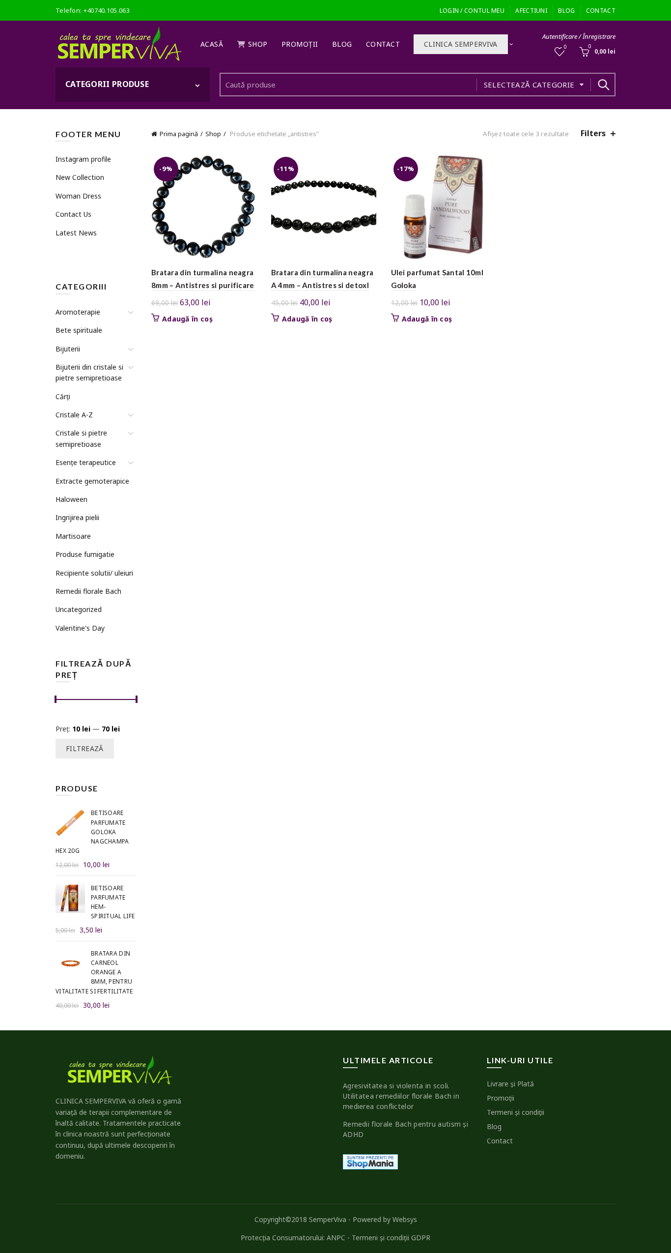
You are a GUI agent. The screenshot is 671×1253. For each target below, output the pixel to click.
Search (603, 84)
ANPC (336, 1237)
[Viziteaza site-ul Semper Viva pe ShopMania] (370, 1161)
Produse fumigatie (85, 554)
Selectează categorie (529, 84)
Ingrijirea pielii (77, 517)
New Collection (80, 177)
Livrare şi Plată (510, 1083)
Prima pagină (179, 133)
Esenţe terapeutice (86, 462)
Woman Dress (78, 196)
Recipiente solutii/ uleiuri (94, 573)
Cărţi (63, 396)
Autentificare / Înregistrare (578, 36)
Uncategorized (79, 609)
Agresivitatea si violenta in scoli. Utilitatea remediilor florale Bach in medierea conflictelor (401, 1096)
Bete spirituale (79, 330)
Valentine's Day (80, 628)
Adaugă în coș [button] (187, 319)
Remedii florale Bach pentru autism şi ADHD (405, 1129)
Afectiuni (531, 10)
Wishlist (565, 47)
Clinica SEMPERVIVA (460, 44)
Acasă (212, 44)
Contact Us (73, 214)
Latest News (76, 232)
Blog (566, 10)
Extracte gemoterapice (92, 481)
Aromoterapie (78, 312)
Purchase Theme (81, 251)
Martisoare (73, 536)
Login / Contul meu (472, 10)
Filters (593, 133)
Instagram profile (83, 159)
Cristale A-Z (74, 414)
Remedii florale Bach (88, 591)
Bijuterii (68, 348)
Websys (404, 1219)
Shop (258, 44)
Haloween (71, 499)
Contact (600, 10)
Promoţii (299, 44)
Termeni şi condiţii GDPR (391, 1237)
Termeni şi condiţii (515, 1112)
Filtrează (85, 748)
